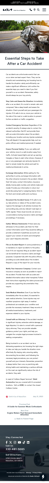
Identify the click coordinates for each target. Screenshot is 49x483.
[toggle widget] (43, 477)
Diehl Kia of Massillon (17, 397)
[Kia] (7, 10)
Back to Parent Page (25, 419)
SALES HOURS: (16, 3)
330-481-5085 (15, 449)
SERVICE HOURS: (31, 3)
